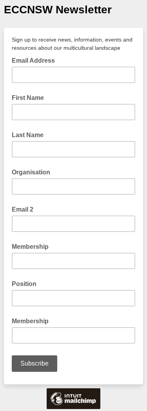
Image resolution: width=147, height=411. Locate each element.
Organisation (31, 172)
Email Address (36, 60)
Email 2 (22, 209)
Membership (30, 246)
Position (24, 284)
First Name (28, 97)
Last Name (28, 135)
